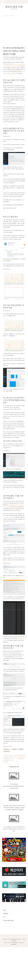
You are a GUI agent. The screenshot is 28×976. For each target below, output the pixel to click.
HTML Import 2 (7, 749)
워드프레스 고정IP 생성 (8, 517)
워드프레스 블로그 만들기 (8, 920)
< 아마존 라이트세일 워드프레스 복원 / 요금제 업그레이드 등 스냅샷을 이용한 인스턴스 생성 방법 (8, 759)
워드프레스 (5, 15)
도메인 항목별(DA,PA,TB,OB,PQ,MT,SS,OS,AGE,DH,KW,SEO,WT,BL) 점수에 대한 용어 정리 (14, 786)
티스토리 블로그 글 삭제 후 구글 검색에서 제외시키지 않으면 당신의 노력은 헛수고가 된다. (14, 829)
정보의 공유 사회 (14, 6)
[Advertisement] (14, 31)
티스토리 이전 (7, 751)
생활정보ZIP (5, 913)
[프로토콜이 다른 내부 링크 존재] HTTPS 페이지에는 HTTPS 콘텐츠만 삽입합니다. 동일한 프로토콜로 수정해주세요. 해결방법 (14, 807)
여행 (4, 916)
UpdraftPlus (14, 749)
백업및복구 (21, 749)
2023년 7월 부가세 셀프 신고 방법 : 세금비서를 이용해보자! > (19, 757)
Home (4, 910)
